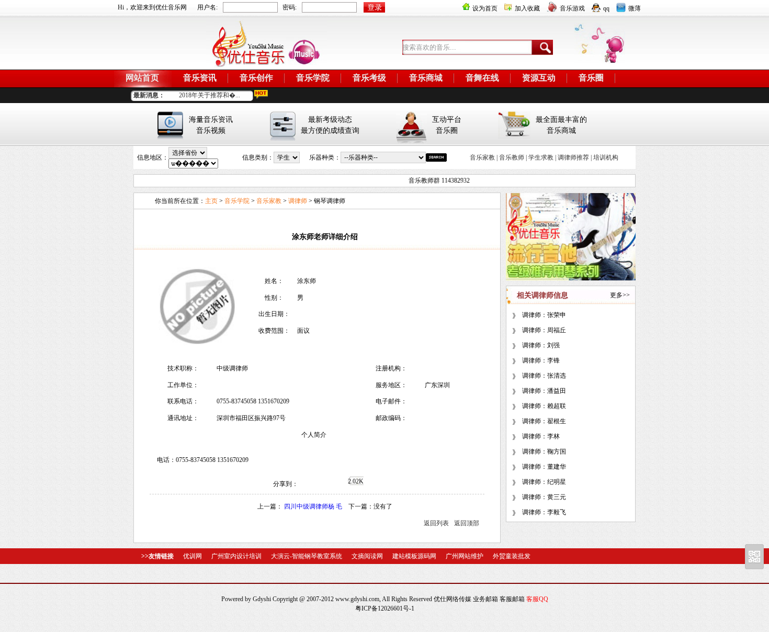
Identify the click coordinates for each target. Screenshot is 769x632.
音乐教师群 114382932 (432, 180)
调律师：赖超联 (544, 406)
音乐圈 (591, 77)
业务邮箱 (485, 599)
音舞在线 (482, 77)
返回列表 (436, 523)
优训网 (192, 556)
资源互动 (539, 77)
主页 (211, 201)
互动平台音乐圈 (446, 125)
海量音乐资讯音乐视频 (211, 125)
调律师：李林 (541, 436)
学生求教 (540, 157)
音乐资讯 (200, 77)
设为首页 (484, 8)
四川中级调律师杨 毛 (314, 506)
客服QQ (537, 599)
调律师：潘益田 (544, 390)
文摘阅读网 (367, 556)
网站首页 (142, 77)
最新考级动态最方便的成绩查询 (330, 125)
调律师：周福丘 (544, 330)
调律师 (297, 201)
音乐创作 (256, 77)
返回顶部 (466, 523)
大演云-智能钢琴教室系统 (306, 556)
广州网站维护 (464, 556)
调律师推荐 (573, 157)
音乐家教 (482, 157)
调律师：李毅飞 (544, 512)
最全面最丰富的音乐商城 (561, 125)
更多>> (620, 295)
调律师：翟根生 (544, 421)
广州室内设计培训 (236, 556)
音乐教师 (511, 157)
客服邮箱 (512, 599)
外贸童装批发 (511, 556)
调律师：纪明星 (544, 482)
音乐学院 (313, 77)
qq (606, 8)
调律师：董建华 (544, 466)
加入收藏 (527, 8)
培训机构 (605, 157)
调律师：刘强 (541, 345)
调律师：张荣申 (544, 315)
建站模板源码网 (414, 556)
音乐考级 (369, 77)
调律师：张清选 (544, 375)
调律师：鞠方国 (544, 451)
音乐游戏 (572, 8)
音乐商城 (426, 77)
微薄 (634, 8)
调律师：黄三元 (544, 497)
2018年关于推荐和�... (209, 95)
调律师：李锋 (541, 360)
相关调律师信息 (542, 295)
